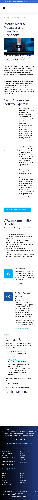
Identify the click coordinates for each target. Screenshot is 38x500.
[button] (4, 8)
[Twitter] (19, 443)
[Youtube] (28, 443)
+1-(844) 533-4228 (10, 468)
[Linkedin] (10, 443)
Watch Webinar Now (21, 328)
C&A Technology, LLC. (16, 491)
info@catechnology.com (16, 360)
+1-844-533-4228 (20, 351)
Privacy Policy (20, 493)
